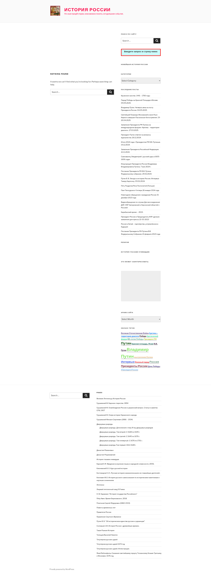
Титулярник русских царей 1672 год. (111, 544)
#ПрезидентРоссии (129, 370)
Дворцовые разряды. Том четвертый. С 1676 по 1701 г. (121, 441)
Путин (126, 343)
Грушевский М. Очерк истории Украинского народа (117, 415)
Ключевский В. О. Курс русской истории (112, 468)
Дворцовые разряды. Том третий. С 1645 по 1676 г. (120, 436)
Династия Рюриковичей (106, 455)
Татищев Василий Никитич (107, 535)
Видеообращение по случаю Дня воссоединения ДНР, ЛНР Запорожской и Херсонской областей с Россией (140, 205)
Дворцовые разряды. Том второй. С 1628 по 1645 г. (120, 432)
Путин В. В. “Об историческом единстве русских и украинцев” (121, 521)
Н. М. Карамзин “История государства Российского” (117, 494)
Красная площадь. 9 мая (142, 344)
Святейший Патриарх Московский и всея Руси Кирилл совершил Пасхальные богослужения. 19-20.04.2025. (140, 117)
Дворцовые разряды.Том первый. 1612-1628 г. (118, 445)
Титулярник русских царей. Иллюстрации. (113, 549)
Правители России (104, 512)
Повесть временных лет (106, 508)
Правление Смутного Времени (109, 517)
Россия (154, 361)
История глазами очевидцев (108, 459)
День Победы (154, 366)
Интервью (128, 361)
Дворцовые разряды (105, 424)
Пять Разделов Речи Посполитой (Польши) (138, 186)
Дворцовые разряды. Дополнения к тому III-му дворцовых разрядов (126, 428)
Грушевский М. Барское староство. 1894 (112, 403)
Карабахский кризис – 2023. (132, 212)
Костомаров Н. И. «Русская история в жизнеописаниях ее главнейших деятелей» (128, 473)
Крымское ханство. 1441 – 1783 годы (135, 96)
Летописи (100, 485)
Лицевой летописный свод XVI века (111, 489)
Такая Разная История (105, 530)
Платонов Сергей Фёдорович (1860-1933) (113, 503)
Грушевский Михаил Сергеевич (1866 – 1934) (115, 419)
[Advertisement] (82, 52)
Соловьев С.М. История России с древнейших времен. (118, 526)
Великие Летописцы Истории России (111, 398)
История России (87, 9)
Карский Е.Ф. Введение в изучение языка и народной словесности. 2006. (125, 464)
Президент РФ (150, 339)
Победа (142, 336)
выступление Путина (143, 357)
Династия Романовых (105, 450)
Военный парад (142, 362)
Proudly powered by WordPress (62, 569)
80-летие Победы (135, 339)
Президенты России (134, 366)
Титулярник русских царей (107, 539)
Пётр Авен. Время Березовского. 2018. (112, 498)
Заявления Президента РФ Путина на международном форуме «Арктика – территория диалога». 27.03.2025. (140, 127)
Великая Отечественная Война (135, 333)
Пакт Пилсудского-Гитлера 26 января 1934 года (140, 190)
